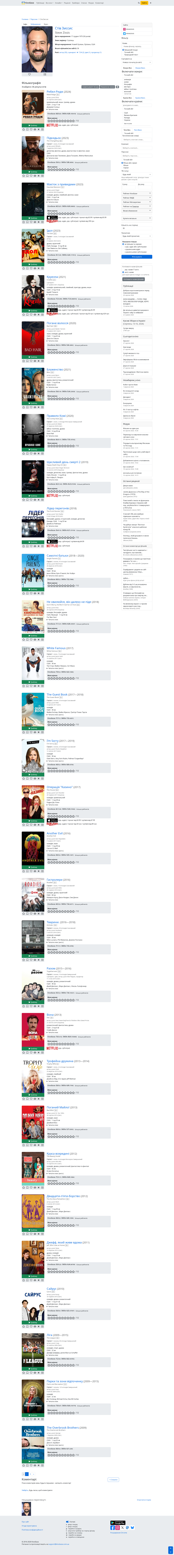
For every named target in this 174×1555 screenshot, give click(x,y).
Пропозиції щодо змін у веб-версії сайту (136, 454)
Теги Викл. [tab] (138, 130)
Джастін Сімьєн (53, 200)
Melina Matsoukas (86, 156)
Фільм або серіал (130, 163)
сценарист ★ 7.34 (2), (76, 52)
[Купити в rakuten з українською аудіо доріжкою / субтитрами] (52, 221)
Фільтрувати (137, 257)
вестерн (127, 87)
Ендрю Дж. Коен (53, 802)
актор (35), (63, 52)
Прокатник (125, 233)
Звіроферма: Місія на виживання (136, 360)
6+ (59, 558)
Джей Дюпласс (52, 986)
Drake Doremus (53, 1171)
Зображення (35, 24)
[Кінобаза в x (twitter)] (122, 1527)
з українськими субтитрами (136, 252)
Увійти (144, 3)
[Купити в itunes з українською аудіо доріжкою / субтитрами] (52, 217)
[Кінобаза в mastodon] (127, 1527)
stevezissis (130, 29)
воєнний (127, 91)
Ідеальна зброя (129, 417)
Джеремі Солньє (53, 107)
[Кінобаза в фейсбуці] (112, 1527)
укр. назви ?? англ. (132, 270)
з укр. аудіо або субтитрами (136, 247)
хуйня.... (133, 579)
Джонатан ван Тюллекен (56, 156)
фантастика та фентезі (76, 151)
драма (72, 102)
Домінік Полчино (75, 940)
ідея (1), (88, 52)
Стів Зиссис (64, 28)
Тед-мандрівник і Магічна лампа (135, 373)
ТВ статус (125, 171)
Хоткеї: (72, 1522)
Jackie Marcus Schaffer (69, 1353)
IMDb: (64, 114)
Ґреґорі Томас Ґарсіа (79, 712)
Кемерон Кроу (52, 897)
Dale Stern (51, 758)
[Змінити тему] (150, 3)
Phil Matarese (63, 940)
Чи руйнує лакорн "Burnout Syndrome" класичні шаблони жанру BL (135, 528)
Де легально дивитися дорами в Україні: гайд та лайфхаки (135, 312)
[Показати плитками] (117, 87)
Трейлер (33, 125)
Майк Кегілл (51, 385)
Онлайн (58, 3)
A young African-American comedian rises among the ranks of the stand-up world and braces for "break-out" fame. (78, 668)
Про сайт (25, 1522)
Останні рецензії (131, 481)
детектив (50, 151)
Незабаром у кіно (131, 380)
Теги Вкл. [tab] (127, 130)
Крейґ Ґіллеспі (52, 292)
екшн (61, 102)
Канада (54, 246)
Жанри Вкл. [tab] (127, 68)
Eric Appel (62, 1079)
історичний (65, 519)
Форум (91, 3)
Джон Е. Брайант (53, 1443)
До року (141, 184)
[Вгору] (170, 1548)
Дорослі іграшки (129, 367)
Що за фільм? (130, 468)
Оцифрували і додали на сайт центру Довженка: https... (134, 571)
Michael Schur (62, 1399)
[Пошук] (138, 3)
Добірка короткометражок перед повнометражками (136, 292)
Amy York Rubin (61, 758)
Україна (127, 120)
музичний (56, 243)
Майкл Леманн (60, 666)
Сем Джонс (74, 897)
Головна (25, 19)
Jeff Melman (71, 1079)
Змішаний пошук (131, 50)
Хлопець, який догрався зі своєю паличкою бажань (136, 538)
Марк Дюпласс (64, 986)
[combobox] (135, 139)
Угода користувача (29, 1526)
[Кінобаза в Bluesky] (132, 1527)
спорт (56, 1348)
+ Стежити (113, 1480)
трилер (66, 102)
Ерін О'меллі (61, 573)
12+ (62, 187)
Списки (84, 3)
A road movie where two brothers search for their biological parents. (73, 1445)
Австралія (128, 124)
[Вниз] (170, 1552)
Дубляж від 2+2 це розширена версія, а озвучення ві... (135, 586)
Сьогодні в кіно (130, 336)
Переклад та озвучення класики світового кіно (135, 437)
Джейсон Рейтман (54, 524)
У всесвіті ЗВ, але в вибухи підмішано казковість (136, 517)
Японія (54, 475)
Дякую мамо (130, 487)
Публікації (40, 3)
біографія (50, 519)
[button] (29, 74)
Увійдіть (25, 1490)
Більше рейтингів (83, 114)
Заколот (128, 342)
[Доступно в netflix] (52, 125)
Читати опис (53, 109)
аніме (126, 82)
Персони (33, 19)
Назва (124, 43)
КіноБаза (29, 2)
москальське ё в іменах (132, 474)
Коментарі (99, 3)
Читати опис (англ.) (56, 576)
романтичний (67, 380)
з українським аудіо (132, 249)
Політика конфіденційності (32, 1530)
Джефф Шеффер (53, 1353)
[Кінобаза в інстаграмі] (117, 1527)
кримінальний (52, 102)
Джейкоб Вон (52, 1123)
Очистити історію (144, 1500)
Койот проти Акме (130, 386)
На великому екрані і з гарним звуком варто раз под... (135, 606)
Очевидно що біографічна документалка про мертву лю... (135, 596)
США (48, 104)
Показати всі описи (107, 87)
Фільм (125, 165)
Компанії (124, 144)
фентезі (58, 151)
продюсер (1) (96, 52)
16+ (58, 94)
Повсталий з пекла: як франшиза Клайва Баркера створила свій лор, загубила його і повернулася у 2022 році (136, 505)
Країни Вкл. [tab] (127, 98)
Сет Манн (71, 666)
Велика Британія (130, 115)
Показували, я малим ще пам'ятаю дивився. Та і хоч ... (136, 562)
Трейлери (76, 3)
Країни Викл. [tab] (140, 98)
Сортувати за (126, 59)
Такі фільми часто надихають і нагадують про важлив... (135, 552)
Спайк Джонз (52, 1030)
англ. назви (129, 272)
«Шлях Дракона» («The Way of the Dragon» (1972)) (136, 494)
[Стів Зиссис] (26, 1509)
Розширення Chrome (118, 1533)
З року (124, 184)
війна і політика (53, 429)
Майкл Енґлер (52, 712)
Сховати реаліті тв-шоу (90, 87)
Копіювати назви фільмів (133, 279)
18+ (61, 141)
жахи (88, 151)
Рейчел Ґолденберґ (76, 758)
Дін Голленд (51, 1399)
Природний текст (131, 55)
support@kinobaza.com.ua (59, 1544)
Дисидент (128, 398)
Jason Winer (51, 573)
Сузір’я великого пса (131, 354)
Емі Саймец (62, 248)
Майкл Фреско (64, 712)
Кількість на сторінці (129, 225)
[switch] (67, 1522)
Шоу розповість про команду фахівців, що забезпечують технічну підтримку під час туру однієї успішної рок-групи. (78, 900)
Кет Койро (71, 573)
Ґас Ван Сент (52, 617)
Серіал (126, 168)
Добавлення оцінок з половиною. (136, 461)
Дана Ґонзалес (72, 156)
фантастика (57, 380)
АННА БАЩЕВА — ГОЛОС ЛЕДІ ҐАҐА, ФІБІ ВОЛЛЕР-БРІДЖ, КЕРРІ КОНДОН (136, 302)
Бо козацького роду (131, 392)
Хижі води (128, 348)
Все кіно (49, 3)
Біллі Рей (50, 433)
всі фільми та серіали (133, 244)
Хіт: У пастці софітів (130, 410)
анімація (50, 935)
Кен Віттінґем (73, 1399)
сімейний (63, 195)
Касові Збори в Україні (134, 322)
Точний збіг (129, 52)
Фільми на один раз (131, 429)
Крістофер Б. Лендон (55, 477)
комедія (50, 195)
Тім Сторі (50, 666)
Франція (54, 615)
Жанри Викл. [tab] (140, 68)
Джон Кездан (64, 897)
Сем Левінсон (52, 248)
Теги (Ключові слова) (130, 136)
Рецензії (67, 3)
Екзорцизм (128, 404)
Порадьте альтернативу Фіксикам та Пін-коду (136, 445)
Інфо (25, 24)
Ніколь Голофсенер (78, 986)
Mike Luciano (52, 940)
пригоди (77, 287)
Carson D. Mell (52, 848)
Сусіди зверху (128, 329)
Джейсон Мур (52, 1079)
